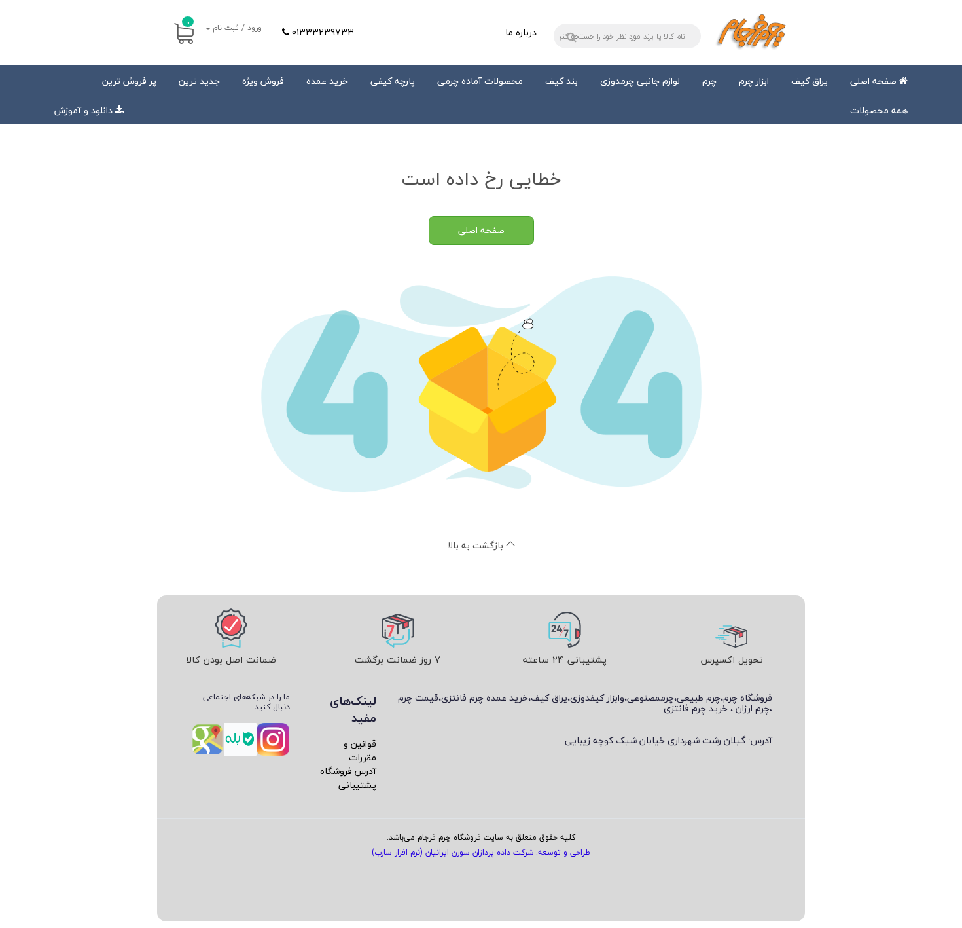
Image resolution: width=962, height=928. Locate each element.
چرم (709, 81)
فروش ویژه (263, 81)
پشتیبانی (357, 785)
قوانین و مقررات (360, 750)
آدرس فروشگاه (348, 771)
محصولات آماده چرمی (480, 81)
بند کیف (561, 81)
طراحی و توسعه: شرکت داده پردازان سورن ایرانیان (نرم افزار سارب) (481, 852)
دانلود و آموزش (83, 110)
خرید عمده (327, 81)
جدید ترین (199, 81)
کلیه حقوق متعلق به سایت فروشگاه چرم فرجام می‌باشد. (481, 837)
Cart (188, 22)
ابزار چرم (754, 81)
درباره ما (521, 32)
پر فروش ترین (129, 81)
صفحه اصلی (874, 81)
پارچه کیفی (392, 81)
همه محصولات (879, 110)
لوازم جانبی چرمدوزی (640, 81)
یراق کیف (809, 81)
